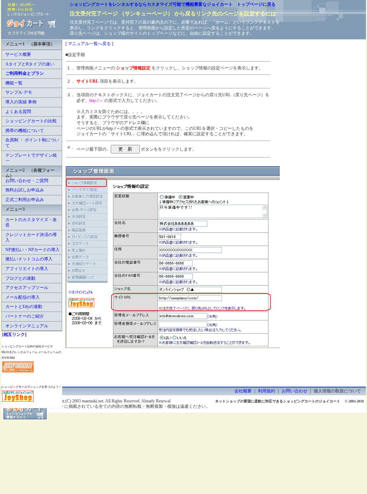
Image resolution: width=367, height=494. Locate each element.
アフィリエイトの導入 (26, 268)
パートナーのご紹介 (24, 316)
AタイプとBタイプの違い (29, 64)
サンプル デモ (18, 92)
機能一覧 (14, 82)
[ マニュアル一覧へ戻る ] (89, 43)
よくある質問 (18, 111)
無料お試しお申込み (24, 189)
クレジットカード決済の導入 (31, 237)
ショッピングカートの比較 (31, 120)
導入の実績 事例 (20, 101)
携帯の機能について (24, 130)
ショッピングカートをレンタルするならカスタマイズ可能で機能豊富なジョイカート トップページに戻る (173, 4)
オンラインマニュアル (26, 325)
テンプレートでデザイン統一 (31, 158)
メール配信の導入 (22, 297)
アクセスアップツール (26, 287)
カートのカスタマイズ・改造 (31, 222)
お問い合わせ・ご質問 (26, 180)
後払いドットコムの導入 (29, 258)
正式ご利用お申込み (24, 199)
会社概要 (243, 390)
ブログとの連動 (20, 278)
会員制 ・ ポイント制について (32, 142)
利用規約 (266, 390)
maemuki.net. (93, 400)
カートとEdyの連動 (23, 306)
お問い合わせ (294, 390)
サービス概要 (18, 54)
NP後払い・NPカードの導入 (32, 249)
